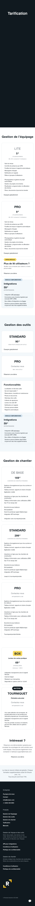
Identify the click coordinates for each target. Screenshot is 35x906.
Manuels (5, 825)
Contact (5, 797)
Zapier (24, 301)
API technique (15, 295)
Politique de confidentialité (11, 850)
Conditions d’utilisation (10, 847)
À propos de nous (8, 794)
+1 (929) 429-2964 (8, 803)
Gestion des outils (9, 817)
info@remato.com (8, 800)
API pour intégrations (10, 844)
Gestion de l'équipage (10, 814)
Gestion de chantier (9, 820)
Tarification (6, 823)
